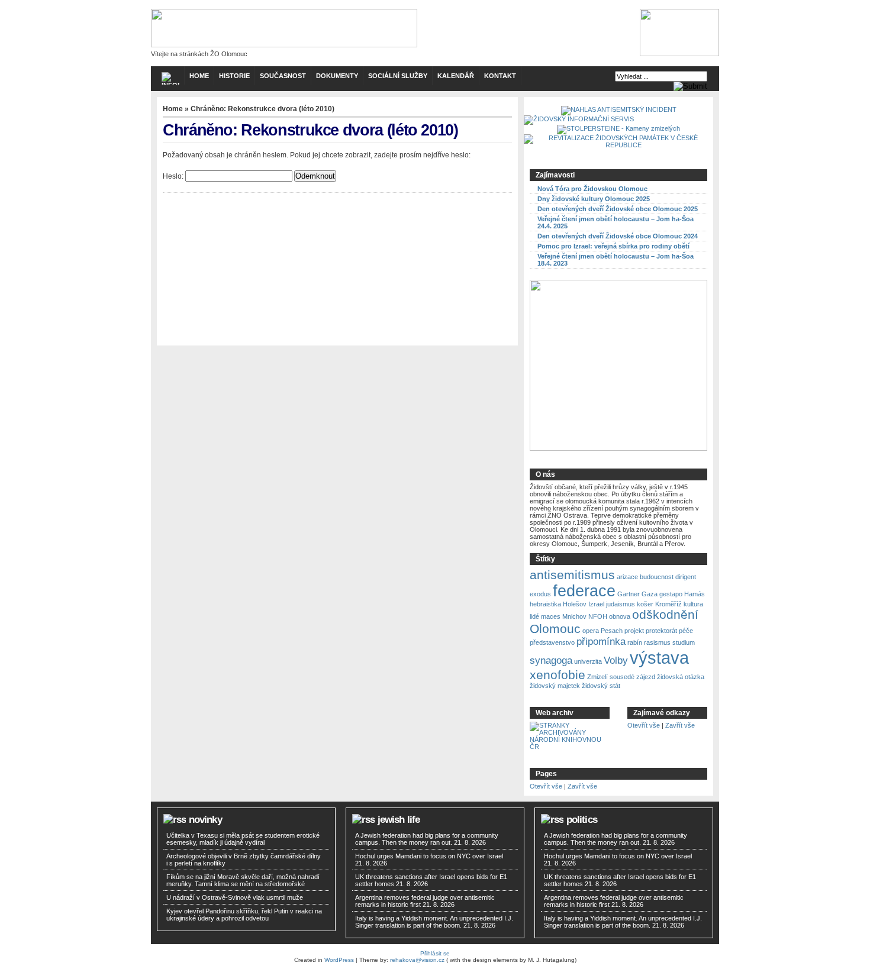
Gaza (650, 593)
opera (590, 630)
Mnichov (574, 616)
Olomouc (555, 628)
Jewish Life (399, 819)
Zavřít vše (680, 725)
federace (584, 591)
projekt (634, 630)
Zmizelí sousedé (610, 676)
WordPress (339, 960)
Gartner (628, 593)
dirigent (685, 576)
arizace (627, 576)
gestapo (670, 593)
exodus (540, 593)
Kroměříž (668, 604)
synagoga (551, 660)
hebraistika (545, 604)
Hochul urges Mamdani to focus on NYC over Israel (429, 856)
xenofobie (557, 674)
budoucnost (657, 576)
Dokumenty (337, 75)
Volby (616, 660)
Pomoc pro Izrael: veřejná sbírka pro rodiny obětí (613, 246)
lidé (534, 616)
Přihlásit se (435, 953)
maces (550, 616)
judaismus (620, 604)
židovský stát (601, 685)
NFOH (597, 616)
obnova (619, 616)
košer (645, 604)
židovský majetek (555, 685)
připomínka (601, 641)
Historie (234, 75)
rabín (634, 642)
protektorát (661, 630)
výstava (659, 657)
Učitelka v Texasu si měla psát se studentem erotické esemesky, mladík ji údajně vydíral (243, 839)
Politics (581, 819)
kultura (693, 604)
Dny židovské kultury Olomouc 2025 (593, 198)
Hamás (694, 593)
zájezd (645, 676)
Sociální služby (397, 75)
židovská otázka (680, 676)
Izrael (596, 604)
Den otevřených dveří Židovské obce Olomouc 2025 (617, 208)
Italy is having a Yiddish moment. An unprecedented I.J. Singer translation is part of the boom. (434, 922)
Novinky (205, 819)
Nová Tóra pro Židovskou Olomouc (592, 188)
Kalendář (455, 75)
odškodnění (665, 614)
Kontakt (500, 75)
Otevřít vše (643, 725)
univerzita (588, 661)
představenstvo (552, 642)
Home (173, 109)
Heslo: (174, 176)
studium (683, 642)
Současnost (283, 75)
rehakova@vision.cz (417, 960)
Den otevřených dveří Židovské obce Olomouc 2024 (617, 236)
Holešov (575, 604)
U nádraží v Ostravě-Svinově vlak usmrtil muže (234, 897)
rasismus (657, 642)
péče (686, 630)
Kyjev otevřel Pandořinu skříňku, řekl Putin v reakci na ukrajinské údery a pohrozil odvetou (244, 914)
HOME (199, 75)
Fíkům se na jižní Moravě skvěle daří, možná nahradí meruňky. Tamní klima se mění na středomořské (243, 880)
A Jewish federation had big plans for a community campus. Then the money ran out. (426, 839)
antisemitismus (572, 575)
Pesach (612, 630)
